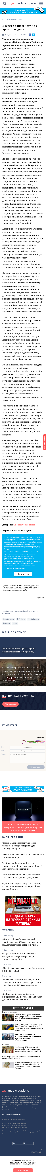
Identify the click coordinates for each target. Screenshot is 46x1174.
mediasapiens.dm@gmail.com (16, 1125)
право (15, 623)
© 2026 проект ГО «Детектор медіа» (14, 1123)
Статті (20, 19)
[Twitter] (33, 35)
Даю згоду (23, 1170)
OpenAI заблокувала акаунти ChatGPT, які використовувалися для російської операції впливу (21, 886)
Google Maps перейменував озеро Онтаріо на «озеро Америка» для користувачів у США (19, 845)
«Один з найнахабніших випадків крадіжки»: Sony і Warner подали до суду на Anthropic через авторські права (22, 942)
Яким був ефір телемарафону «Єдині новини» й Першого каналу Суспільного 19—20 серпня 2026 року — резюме (22, 982)
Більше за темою (14, 632)
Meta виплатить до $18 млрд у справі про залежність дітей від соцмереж (21, 876)
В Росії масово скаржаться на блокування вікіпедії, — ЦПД (23, 856)
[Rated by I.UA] (18, 1144)
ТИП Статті (21, 619)
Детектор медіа (23, 1008)
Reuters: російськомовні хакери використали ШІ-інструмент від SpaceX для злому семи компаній (22, 866)
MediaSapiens (33, 619)
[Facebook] (30, 35)
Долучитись (23, 574)
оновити (40, 737)
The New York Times (24, 524)
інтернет (6, 623)
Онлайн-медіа (11, 19)
